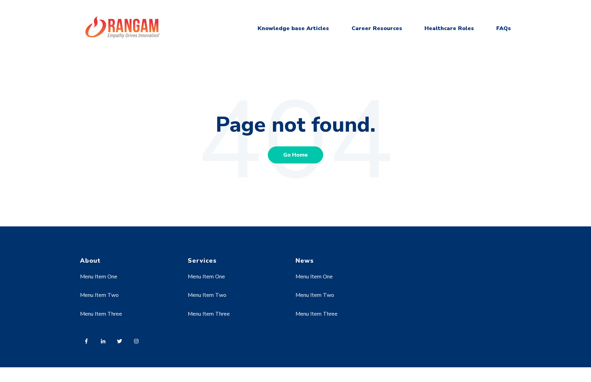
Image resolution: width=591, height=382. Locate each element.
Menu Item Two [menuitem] (99, 295)
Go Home (295, 155)
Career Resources (377, 28)
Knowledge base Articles (293, 28)
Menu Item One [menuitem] (98, 276)
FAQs (503, 28)
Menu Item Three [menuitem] (101, 314)
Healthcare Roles (449, 28)
